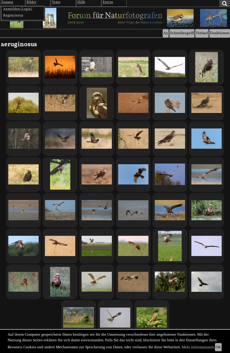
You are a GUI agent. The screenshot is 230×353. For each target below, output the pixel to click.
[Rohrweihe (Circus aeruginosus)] (78, 317)
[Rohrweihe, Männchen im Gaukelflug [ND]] (151, 317)
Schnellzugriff (182, 33)
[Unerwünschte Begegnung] (133, 210)
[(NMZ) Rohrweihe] (170, 281)
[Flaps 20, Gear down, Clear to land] (115, 317)
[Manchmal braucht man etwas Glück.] (170, 102)
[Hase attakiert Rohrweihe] (96, 246)
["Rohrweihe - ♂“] (96, 138)
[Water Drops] (60, 174)
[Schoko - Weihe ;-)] (23, 174)
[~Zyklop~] (60, 281)
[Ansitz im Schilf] (206, 67)
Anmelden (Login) (17, 9)
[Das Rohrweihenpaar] (206, 174)
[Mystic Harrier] (60, 138)
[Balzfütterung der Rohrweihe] (133, 281)
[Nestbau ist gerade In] (60, 102)
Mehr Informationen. (198, 347)
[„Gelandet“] (170, 210)
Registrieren (13, 15)
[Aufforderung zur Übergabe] (96, 210)
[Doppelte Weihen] (206, 138)
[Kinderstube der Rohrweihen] (23, 102)
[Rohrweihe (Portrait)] (96, 102)
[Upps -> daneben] (60, 210)
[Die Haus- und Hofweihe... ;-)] (96, 67)
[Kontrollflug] (23, 67)
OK (218, 347)
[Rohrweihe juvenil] (23, 246)
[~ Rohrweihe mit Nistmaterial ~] (96, 281)
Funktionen (219, 33)
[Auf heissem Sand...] (170, 138)
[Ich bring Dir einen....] (23, 210)
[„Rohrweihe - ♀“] (133, 138)
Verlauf (202, 33)
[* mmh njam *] (133, 246)
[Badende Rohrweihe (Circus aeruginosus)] (206, 210)
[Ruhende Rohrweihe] (133, 67)
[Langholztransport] (23, 138)
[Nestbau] (60, 67)
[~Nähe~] (23, 281)
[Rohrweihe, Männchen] (206, 246)
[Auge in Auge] (170, 67)
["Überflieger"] (133, 174)
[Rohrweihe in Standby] (206, 102)
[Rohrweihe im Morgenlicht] (133, 102)
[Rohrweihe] (170, 174)
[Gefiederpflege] (96, 174)
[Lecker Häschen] (170, 246)
